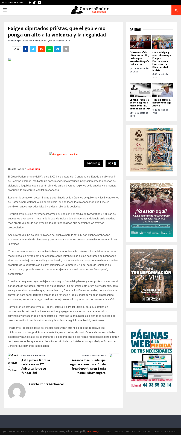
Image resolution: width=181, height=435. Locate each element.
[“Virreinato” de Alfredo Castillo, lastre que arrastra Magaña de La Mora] (140, 42)
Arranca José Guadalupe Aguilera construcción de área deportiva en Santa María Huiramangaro (88, 367)
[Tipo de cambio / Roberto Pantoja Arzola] (162, 89)
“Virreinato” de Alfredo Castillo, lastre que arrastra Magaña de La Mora (140, 58)
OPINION (158, 431)
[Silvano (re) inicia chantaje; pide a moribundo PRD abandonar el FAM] (140, 89)
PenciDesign (93, 431)
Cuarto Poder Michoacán (34, 40)
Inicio (108, 431)
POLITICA (130, 431)
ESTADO (119, 431)
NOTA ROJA (144, 431)
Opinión (135, 30)
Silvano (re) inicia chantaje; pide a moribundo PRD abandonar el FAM (140, 104)
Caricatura (170, 431)
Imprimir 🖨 (93, 163)
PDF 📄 (112, 163)
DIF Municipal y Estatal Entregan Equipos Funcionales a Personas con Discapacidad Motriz (162, 61)
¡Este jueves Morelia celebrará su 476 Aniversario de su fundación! (35, 367)
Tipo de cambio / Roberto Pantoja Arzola (161, 103)
